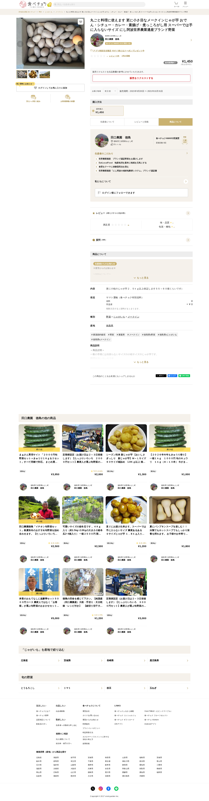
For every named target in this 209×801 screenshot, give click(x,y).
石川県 (39, 765)
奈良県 (107, 769)
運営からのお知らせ (91, 720)
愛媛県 (125, 772)
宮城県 (90, 758)
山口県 (73, 772)
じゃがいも (119, 317)
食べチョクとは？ (43, 711)
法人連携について (63, 739)
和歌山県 (125, 769)
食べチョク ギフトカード (124, 720)
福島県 (142, 758)
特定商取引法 (88, 733)
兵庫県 (90, 769)
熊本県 (73, 776)
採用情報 (86, 744)
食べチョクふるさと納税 (124, 711)
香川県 (107, 772)
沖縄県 (142, 776)
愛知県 (142, 765)
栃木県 (39, 761)
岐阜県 (107, 765)
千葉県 (90, 761)
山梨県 (73, 765)
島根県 (159, 769)
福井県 (56, 765)
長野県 (90, 765)
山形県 (125, 758)
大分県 (90, 776)
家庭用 (122, 335)
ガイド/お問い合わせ (91, 715)
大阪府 (73, 769)
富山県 (159, 761)
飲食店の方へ (41, 724)
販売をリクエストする (141, 78)
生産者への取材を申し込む (66, 725)
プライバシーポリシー (91, 728)
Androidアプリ (150, 724)
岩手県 (73, 758)
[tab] (141, 122)
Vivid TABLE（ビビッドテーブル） (158, 711)
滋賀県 (39, 769)
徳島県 (109, 325)
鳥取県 (142, 769)
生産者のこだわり (104, 153)
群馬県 (56, 761)
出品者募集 (60, 711)
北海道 (39, 758)
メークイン (133, 317)
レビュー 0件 (114, 56)
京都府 (56, 769)
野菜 (108, 317)
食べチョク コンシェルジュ (125, 715)
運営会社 (86, 711)
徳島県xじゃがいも (168, 335)
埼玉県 (73, 761)
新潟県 (142, 761)
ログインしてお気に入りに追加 (52, 88)
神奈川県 (125, 761)
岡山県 (39, 772)
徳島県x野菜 (149, 335)
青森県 (56, 758)
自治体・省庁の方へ (64, 743)
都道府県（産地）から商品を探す (51, 752)
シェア (173, 375)
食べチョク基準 (42, 715)
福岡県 (159, 772)
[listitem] (40, 660)
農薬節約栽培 (99, 335)
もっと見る (143, 278)
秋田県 (107, 758)
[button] (141, 220)
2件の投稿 (126, 56)
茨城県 (159, 758)
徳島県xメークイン (101, 339)
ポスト (161, 375)
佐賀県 (39, 776)
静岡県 (125, 765)
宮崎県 (107, 776)
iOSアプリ (118, 724)
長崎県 (56, 776)
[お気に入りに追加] (80, 22)
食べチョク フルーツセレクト (156, 715)
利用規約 (86, 724)
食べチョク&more (151, 720)
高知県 (142, 772)
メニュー (185, 6)
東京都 (107, 761)
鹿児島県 (125, 776)
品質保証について (43, 720)
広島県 (56, 772)
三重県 (159, 765)
